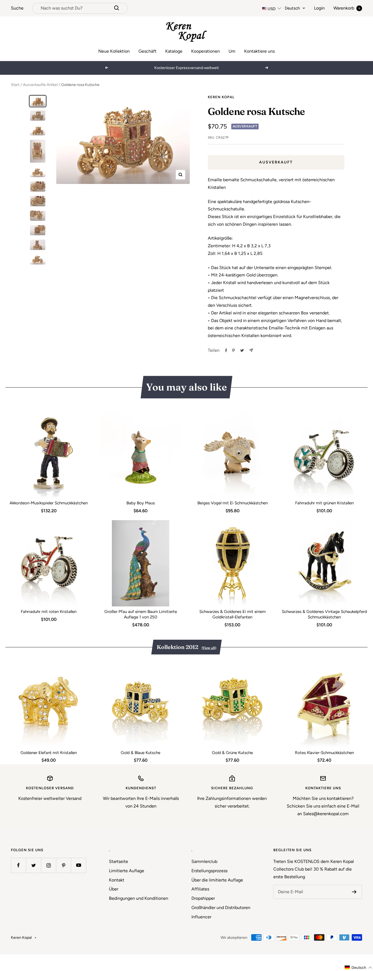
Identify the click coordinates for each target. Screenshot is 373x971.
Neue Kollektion (114, 51)
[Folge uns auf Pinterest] (63, 865)
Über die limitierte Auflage (217, 880)
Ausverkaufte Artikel (40, 84)
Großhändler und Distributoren (220, 907)
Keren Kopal (221, 97)
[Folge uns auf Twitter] (33, 865)
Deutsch (292, 8)
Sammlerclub (204, 861)
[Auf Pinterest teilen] (233, 350)
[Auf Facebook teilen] (226, 350)
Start (15, 84)
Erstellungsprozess (209, 870)
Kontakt (116, 880)
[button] (358, 967)
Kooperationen (205, 51)
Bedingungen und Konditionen (138, 898)
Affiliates (200, 889)
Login (319, 8)
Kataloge (173, 51)
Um (232, 51)
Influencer (201, 916)
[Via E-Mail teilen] (251, 350)
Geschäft (147, 51)
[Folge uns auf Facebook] (18, 865)
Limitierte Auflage (126, 870)
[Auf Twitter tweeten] (242, 350)
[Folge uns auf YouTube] (78, 865)
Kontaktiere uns (259, 51)
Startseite (118, 861)
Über (113, 889)
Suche (17, 8)
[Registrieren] (354, 892)
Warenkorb (346, 8)
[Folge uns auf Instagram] (48, 865)
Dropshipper (203, 898)
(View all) (209, 648)
